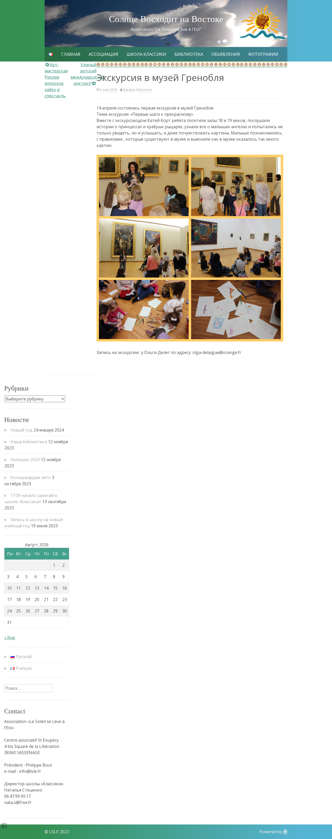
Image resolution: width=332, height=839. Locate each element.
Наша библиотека (28, 442)
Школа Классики (146, 54)
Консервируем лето (30, 477)
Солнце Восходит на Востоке (166, 19)
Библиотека (189, 54)
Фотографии (263, 54)
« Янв (9, 637)
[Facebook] (4, 825)
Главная (70, 54)
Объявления (225, 54)
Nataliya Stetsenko (137, 89)
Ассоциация (103, 54)
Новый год (21, 430)
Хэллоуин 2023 (25, 459)
